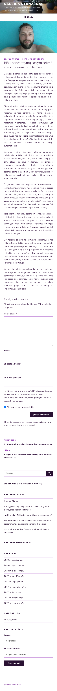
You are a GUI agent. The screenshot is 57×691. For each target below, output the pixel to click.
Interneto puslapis (12, 377)
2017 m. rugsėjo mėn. (14, 581)
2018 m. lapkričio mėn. (14, 565)
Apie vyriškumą (11, 501)
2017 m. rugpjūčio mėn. (15, 587)
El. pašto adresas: (12, 648)
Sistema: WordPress (12, 684)
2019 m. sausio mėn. (13, 560)
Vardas (8, 350)
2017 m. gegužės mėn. (14, 603)
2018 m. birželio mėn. (14, 571)
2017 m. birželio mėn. (14, 598)
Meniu (30, 17)
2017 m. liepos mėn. (13, 592)
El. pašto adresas (12, 364)
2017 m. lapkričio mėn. (14, 576)
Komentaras (10, 314)
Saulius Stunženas (24, 4)
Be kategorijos (10, 619)
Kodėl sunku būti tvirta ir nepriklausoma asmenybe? (28, 515)
